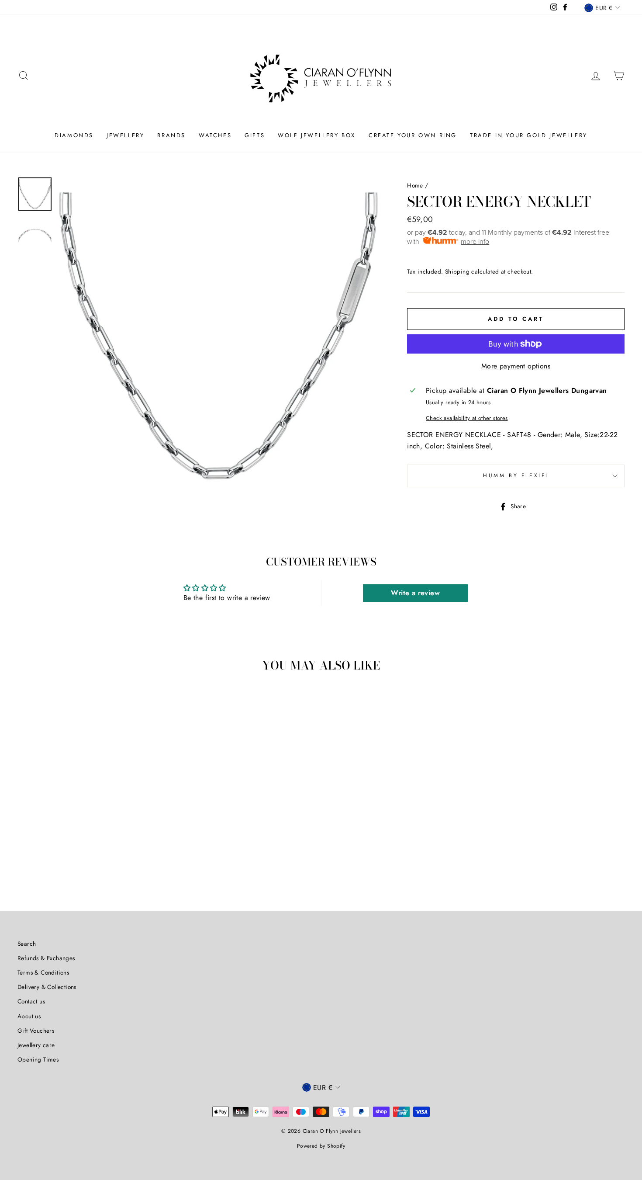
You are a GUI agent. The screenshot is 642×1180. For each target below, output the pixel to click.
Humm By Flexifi (516, 475)
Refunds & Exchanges (46, 958)
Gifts (255, 135)
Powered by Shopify (321, 1146)
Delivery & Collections (46, 986)
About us (29, 1016)
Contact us (31, 1001)
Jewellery (125, 135)
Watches (215, 135)
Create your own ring (413, 135)
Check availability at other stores (467, 418)
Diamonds (74, 135)
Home (415, 185)
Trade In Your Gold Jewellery (528, 135)
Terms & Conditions (43, 972)
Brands (171, 135)
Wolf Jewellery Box (317, 135)
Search (26, 943)
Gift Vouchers (35, 1030)
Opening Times (38, 1059)
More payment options (515, 366)
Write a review (415, 593)
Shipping (457, 271)
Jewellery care (36, 1045)
